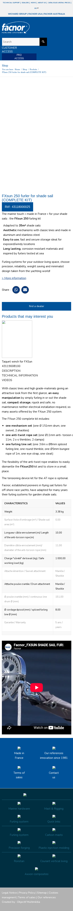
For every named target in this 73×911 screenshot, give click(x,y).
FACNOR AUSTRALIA (54, 14)
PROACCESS (19, 56)
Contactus (54, 775)
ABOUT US (42, 3)
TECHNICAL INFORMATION (20, 375)
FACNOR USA (35, 14)
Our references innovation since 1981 (54, 755)
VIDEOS (7, 380)
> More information (14, 278)
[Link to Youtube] (57, 906)
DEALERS (25, 3)
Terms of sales (19, 775)
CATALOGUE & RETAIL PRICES (59, 3)
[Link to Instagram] (51, 906)
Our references (47, 897)
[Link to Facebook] (46, 906)
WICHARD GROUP (17, 14)
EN (35, 8)
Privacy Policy (27, 893)
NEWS (33, 3)
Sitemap (42, 893)
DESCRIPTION (11, 371)
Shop (5, 65)
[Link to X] (63, 906)
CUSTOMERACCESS (9, 49)
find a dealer (36, 306)
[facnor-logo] (26, 27)
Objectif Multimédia (28, 902)
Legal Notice (9, 893)
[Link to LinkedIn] (68, 906)
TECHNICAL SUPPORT (11, 3)
